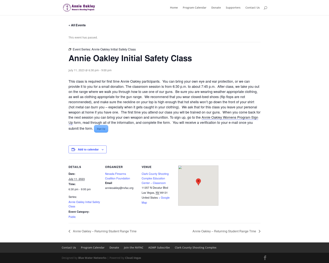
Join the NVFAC (133, 247)
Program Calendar (194, 7)
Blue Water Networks (92, 258)
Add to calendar (88, 149)
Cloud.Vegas (133, 258)
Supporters (233, 7)
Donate (216, 7)
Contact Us (252, 7)
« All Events (77, 25)
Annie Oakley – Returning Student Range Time (104, 231)
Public (72, 217)
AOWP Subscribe (159, 247)
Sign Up (101, 128)
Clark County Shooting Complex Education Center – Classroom (155, 178)
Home (174, 7)
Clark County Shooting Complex (195, 247)
